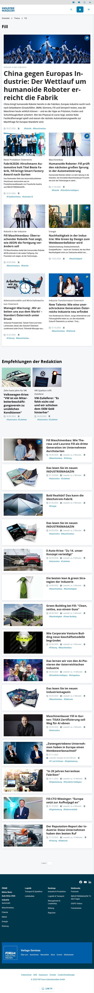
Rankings (52, 888)
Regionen (51, 913)
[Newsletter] (79, 2)
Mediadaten (69, 955)
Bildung (51, 908)
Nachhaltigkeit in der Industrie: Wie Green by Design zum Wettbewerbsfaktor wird (69, 239)
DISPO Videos (76, 903)
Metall (4, 917)
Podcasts (75, 891)
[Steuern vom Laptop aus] (23, 780)
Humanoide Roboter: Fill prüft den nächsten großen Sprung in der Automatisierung (69, 167)
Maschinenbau (39, 128)
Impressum (43, 975)
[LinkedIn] (89, 882)
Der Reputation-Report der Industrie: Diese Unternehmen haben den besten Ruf (66, 829)
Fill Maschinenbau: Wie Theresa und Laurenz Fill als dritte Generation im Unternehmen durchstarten (67, 445)
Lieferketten (29, 896)
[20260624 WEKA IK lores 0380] (24, 144)
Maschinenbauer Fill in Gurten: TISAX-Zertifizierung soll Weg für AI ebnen (65, 719)
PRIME (4, 888)
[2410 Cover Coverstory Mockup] (23, 477)
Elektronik (70, 331)
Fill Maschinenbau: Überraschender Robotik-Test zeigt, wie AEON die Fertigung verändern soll (23, 241)
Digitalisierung (71, 761)
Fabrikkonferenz (14, 197)
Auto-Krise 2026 (8, 896)
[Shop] (90, 2)
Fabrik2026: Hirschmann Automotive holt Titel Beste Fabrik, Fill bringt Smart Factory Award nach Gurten (24, 169)
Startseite (6, 18)
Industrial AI (27, 197)
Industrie (5, 900)
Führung (10, 338)
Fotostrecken (76, 908)
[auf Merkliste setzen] (18, 128)
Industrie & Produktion (57, 891)
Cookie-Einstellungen (66, 975)
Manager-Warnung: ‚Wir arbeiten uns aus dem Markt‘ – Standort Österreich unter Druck (23, 313)
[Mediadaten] (84, 2)
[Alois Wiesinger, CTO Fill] (23, 725)
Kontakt (53, 975)
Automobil (6, 903)
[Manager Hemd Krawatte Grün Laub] (23, 587)
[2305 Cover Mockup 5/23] (23, 698)
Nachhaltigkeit (75, 259)
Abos (53, 955)
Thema (17, 18)
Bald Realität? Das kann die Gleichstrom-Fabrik (65, 497)
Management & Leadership (54, 902)
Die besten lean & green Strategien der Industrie (66, 580)
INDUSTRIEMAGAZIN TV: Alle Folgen (81, 897)
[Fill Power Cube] (23, 615)
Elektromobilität (70, 809)
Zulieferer (22, 420)
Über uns (24, 955)
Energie (52, 506)
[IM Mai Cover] (23, 532)
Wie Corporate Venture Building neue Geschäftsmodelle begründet (65, 636)
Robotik (27, 128)
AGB (35, 975)
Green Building (69, 616)
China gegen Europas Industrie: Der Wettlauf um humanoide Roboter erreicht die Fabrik (45, 85)
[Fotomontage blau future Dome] (23, 505)
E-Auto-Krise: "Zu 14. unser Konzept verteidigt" (64, 552)
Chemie (5, 912)
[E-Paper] (73, 2)
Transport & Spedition (33, 891)
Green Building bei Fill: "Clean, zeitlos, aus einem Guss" (66, 607)
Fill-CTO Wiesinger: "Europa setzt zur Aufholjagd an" (64, 800)
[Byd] (23, 560)
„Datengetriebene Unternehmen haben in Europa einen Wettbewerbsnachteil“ (66, 747)
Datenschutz (26, 975)
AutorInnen (34, 955)
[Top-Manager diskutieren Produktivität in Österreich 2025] (24, 285)
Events (59, 955)
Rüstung (5, 926)
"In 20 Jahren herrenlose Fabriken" (63, 773)
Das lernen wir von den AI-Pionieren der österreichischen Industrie (67, 664)
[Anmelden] (80, 9)
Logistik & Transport (56, 896)
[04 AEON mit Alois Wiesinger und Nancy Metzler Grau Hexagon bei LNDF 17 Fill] (69, 144)
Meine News (7, 892)
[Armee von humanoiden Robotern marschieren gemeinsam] (47, 49)
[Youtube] (85, 882)
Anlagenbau (74, 675)
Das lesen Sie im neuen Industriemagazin (62, 690)
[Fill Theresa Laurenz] (23, 449)
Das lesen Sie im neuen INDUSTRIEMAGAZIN (62, 469)
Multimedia (75, 888)
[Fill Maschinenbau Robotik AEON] (24, 216)
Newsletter (44, 955)
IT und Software (56, 761)
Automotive (12, 420)
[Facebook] (80, 882)
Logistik (28, 888)
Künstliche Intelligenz (69, 190)
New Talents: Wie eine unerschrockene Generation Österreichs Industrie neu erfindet (69, 308)
